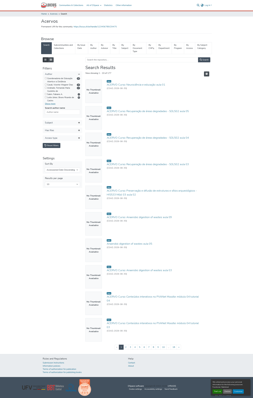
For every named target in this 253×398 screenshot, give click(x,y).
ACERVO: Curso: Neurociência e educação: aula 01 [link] (136, 84)
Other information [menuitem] (124, 5)
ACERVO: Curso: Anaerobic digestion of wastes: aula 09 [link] (139, 217)
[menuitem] (93, 5)
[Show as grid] (51, 59)
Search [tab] (46, 45)
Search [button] (205, 59)
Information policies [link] (51, 365)
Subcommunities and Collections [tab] (63, 47)
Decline (227, 391)
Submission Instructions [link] (53, 362)
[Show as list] (45, 59)
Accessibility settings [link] (153, 389)
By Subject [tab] (124, 47)
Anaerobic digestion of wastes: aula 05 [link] (129, 244)
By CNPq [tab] (151, 47)
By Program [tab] (178, 47)
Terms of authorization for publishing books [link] (62, 372)
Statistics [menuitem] (108, 5)
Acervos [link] (54, 13)
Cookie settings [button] (135, 389)
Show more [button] (50, 103)
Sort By (49, 164)
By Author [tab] (93, 47)
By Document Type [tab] (137, 48)
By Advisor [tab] (104, 47)
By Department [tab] (164, 47)
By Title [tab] (114, 47)
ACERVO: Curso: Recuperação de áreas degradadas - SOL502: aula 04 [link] (148, 138)
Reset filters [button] (53, 145)
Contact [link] (131, 362)
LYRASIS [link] (172, 386)
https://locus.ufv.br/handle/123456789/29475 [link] (95, 26)
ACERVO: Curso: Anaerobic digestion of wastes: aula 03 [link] (139, 270)
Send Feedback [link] (171, 389)
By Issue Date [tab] (81, 47)
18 (173, 347)
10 (163, 347)
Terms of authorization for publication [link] (59, 369)
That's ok (217, 391)
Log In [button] (208, 5)
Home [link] (44, 13)
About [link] (131, 365)
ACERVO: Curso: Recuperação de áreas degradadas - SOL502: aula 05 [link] (148, 111)
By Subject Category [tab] (202, 47)
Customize (238, 391)
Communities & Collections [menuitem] (71, 5)
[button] (48, 5)
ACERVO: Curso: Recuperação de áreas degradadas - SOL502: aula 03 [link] (148, 164)
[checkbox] (46, 78)
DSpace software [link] (136, 386)
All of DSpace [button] (92, 5)
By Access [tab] (189, 47)
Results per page (54, 178)
